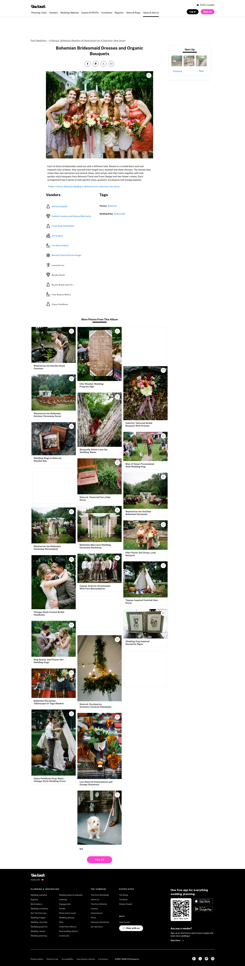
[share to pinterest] (95, 64)
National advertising (100, 922)
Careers (94, 908)
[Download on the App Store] (203, 901)
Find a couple (207, 5)
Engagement (65, 904)
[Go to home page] (38, 876)
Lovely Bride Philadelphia (63, 226)
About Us (95, 899)
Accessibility (67, 959)
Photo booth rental (67, 913)
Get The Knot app (38, 913)
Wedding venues (38, 931)
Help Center (124, 922)
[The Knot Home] (38, 6)
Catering (63, 899)
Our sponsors (97, 927)
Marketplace (36, 904)
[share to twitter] (103, 64)
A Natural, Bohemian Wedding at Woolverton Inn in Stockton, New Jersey (87, 186)
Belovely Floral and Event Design (66, 255)
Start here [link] (175, 940)
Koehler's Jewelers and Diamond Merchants (71, 216)
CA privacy (103, 959)
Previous (177, 71)
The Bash (123, 899)
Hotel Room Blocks (67, 927)
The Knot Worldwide (100, 895)
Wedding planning (39, 936)
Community (64, 936)
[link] (194, 958)
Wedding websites (39, 895)
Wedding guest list (39, 927)
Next (201, 71)
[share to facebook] (87, 64)
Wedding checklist (39, 922)
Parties (62, 908)
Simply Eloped (125, 904)
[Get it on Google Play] (203, 909)
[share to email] (111, 64)
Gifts (61, 922)
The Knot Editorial (99, 904)
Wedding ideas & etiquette (71, 895)
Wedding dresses (66, 917)
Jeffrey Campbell (59, 206)
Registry (34, 899)
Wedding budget (38, 917)
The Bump (123, 895)
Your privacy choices (85, 959)
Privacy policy (37, 959)
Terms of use (52, 959)
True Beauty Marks (60, 245)
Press (93, 917)
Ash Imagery (57, 236)
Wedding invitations (39, 908)
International (96, 913)
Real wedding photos (68, 931)
